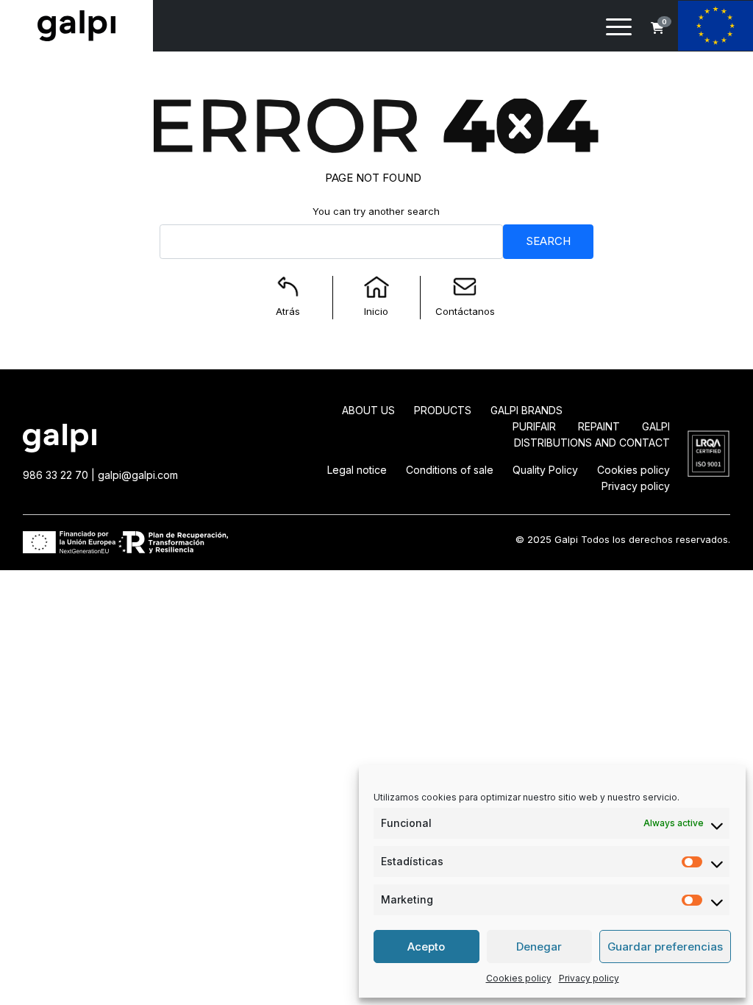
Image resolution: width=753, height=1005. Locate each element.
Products (442, 410)
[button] (657, 28)
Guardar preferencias (665, 946)
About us (368, 410)
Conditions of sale (449, 470)
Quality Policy (545, 470)
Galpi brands (526, 410)
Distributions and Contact (592, 442)
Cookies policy (519, 978)
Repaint (599, 426)
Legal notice (357, 470)
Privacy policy (589, 978)
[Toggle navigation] (619, 29)
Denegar (539, 946)
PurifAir (534, 426)
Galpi (656, 426)
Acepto (426, 946)
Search (548, 241)
